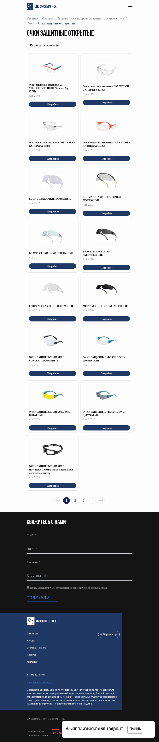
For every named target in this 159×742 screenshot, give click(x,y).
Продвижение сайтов (37, 735)
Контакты (32, 661)
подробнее (115, 729)
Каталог (31, 640)
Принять (135, 729)
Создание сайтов (35, 731)
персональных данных (95, 587)
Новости (31, 654)
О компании (33, 633)
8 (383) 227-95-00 (36, 674)
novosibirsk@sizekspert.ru (40, 682)
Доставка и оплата (36, 647)
